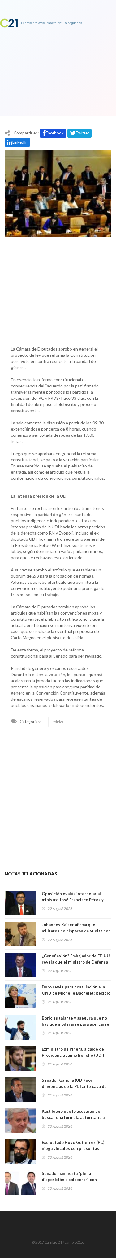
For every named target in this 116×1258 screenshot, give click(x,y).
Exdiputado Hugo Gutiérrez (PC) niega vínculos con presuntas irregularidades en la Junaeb (73, 1148)
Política (58, 721)
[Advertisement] (58, 290)
